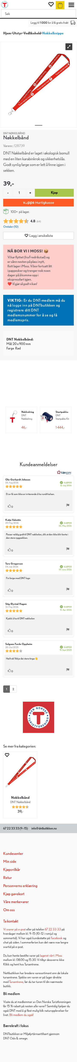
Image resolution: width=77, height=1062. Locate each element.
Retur (7, 877)
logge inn (19, 305)
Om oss (9, 910)
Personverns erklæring (20, 885)
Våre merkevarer (16, 901)
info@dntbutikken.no (44, 828)
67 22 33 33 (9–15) (15, 828)
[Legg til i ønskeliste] (6, 755)
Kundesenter (13, 853)
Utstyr (17, 33)
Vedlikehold (32, 33)
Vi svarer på (10, 929)
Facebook (56, 938)
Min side (9, 861)
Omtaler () (10, 226)
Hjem (7, 33)
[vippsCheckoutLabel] (38, 203)
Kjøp (54, 193)
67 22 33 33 (53, 929)
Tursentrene (16, 982)
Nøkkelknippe (53, 33)
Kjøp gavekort (13, 894)
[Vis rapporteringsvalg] (68, 505)
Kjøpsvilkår (11, 869)
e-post (22, 929)
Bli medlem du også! (21, 1015)
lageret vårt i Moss (51, 955)
